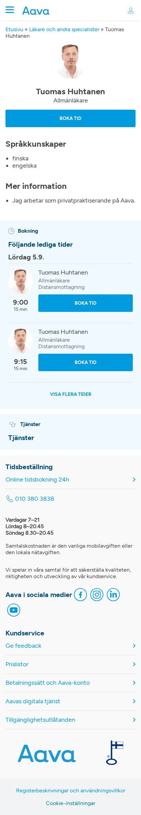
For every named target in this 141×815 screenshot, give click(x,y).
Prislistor (16, 664)
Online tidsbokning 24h (37, 479)
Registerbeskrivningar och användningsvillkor (70, 790)
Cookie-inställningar (70, 803)
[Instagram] (97, 595)
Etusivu (14, 29)
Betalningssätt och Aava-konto (47, 682)
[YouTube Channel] (13, 611)
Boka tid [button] (70, 118)
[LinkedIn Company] (113, 595)
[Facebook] (80, 595)
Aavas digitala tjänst (32, 701)
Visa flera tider (70, 394)
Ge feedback (23, 645)
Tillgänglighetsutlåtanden (40, 719)
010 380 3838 (34, 498)
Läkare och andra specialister (64, 29)
